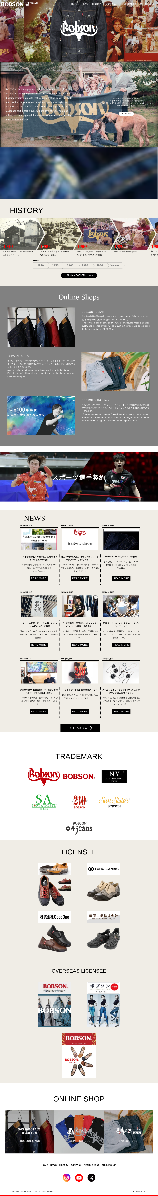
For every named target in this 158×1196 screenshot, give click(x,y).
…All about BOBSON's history (79, 275)
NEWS (53, 1165)
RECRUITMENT (91, 1165)
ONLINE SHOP (109, 1165)
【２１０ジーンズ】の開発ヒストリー (80, 690)
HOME (45, 1165)
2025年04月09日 (108, 659)
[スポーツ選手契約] (79, 501)
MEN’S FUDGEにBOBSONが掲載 (121, 557)
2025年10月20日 (26, 592)
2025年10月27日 (108, 526)
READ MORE (39, 578)
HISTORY (63, 1165)
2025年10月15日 (67, 592)
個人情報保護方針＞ (140, 1191)
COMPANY (76, 1165)
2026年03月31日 (26, 526)
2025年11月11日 (67, 526)
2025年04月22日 (67, 659)
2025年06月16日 (108, 592)
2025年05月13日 (26, 659)
